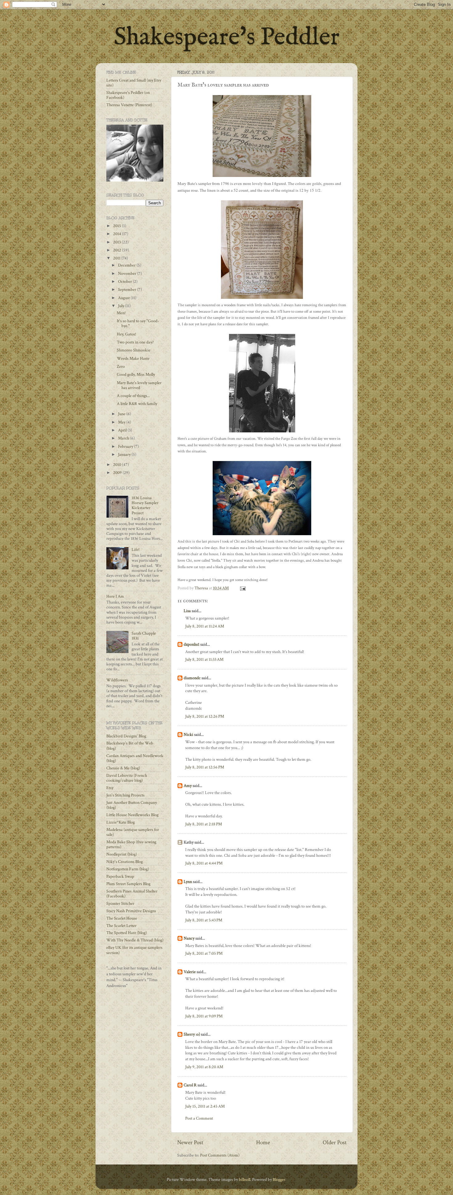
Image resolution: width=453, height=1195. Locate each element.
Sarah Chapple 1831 (144, 636)
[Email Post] (242, 588)
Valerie (190, 972)
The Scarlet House (121, 918)
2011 (117, 258)
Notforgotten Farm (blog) (127, 869)
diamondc (192, 678)
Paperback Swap (120, 876)
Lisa (187, 611)
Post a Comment (199, 1118)
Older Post (335, 1142)
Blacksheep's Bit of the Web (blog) (129, 745)
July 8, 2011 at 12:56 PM (204, 767)
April (123, 430)
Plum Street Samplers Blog (128, 884)
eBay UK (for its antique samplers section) (134, 950)
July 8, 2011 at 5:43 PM (203, 920)
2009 (118, 472)
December (127, 265)
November (127, 273)
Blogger (279, 1179)
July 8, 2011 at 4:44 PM (203, 863)
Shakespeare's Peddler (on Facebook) (128, 95)
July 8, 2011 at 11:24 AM (204, 626)
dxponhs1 (191, 644)
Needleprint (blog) (121, 854)
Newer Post (190, 1142)
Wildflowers (117, 680)
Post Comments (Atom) (219, 1155)
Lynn (188, 881)
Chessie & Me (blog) (123, 768)
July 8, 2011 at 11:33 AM (204, 659)
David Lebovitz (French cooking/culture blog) (126, 778)
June (122, 414)
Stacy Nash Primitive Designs (131, 911)
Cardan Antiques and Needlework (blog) (134, 758)
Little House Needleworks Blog (132, 815)
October (125, 281)
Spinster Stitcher (120, 903)
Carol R (190, 1085)
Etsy (109, 788)
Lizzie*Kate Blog (120, 822)
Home (263, 1142)
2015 (117, 226)
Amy (188, 785)
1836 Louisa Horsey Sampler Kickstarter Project (145, 505)
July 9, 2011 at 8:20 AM (204, 1067)
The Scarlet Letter (121, 925)
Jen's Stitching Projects (125, 795)
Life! (136, 549)
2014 (117, 234)
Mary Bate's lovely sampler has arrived (139, 385)
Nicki (188, 734)
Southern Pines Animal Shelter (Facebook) (131, 893)
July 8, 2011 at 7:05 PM (203, 953)
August (124, 298)
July (121, 306)
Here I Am (115, 596)
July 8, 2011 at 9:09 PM (203, 1016)
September (127, 289)
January (125, 454)
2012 (117, 250)
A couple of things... (133, 396)
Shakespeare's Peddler (227, 37)
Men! (121, 313)
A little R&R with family (137, 404)
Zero (121, 366)
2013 (117, 242)
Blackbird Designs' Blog (126, 736)
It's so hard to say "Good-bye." (138, 323)
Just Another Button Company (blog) (131, 805)
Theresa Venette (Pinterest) (129, 105)
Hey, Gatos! (126, 334)
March (124, 438)
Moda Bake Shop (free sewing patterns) (131, 844)
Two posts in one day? (135, 342)
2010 (117, 464)
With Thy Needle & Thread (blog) (134, 940)
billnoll (244, 1179)
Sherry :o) (192, 1034)
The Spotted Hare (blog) (126, 933)
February (126, 446)
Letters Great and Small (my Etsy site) (133, 83)
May (122, 422)
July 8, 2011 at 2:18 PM (203, 824)
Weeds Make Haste (133, 358)
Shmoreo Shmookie (133, 350)
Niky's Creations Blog (124, 861)
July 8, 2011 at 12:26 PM (204, 716)
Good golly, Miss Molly (136, 374)
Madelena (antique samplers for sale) (132, 832)
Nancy (189, 938)
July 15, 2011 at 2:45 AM (205, 1106)
